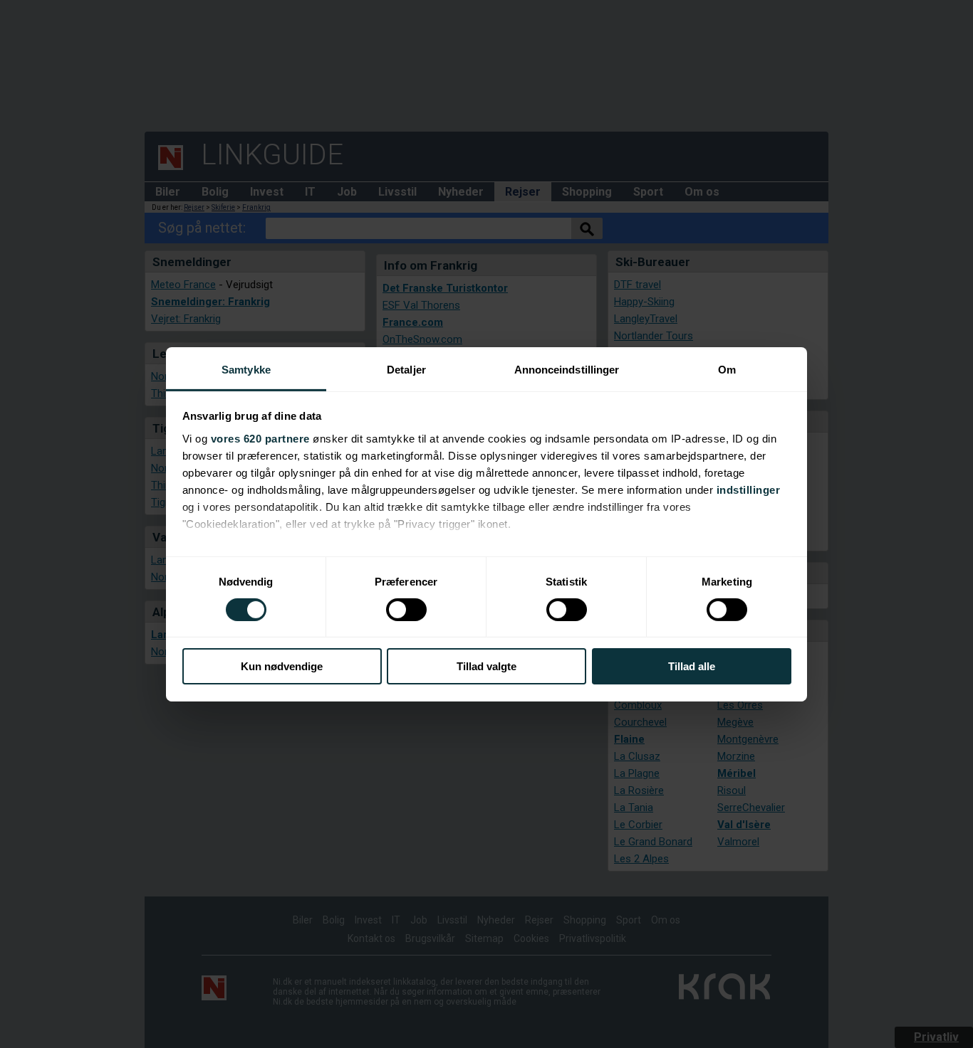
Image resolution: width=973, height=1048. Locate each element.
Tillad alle (691, 666)
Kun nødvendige (282, 666)
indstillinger (749, 489)
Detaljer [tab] (406, 369)
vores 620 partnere (260, 438)
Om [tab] (727, 369)
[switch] (406, 609)
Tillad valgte (486, 666)
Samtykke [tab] (246, 369)
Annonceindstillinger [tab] (567, 369)
